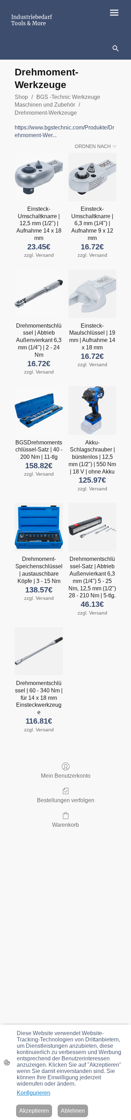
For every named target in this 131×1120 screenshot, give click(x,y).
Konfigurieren (33, 1093)
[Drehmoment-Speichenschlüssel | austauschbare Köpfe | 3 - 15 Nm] (39, 527)
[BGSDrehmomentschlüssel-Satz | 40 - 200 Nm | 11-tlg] (39, 410)
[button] (115, 48)
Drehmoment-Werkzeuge (46, 113)
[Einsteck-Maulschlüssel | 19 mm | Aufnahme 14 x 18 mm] (92, 294)
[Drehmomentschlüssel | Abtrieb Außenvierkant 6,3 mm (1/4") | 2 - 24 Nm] (39, 294)
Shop (21, 97)
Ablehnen (73, 1111)
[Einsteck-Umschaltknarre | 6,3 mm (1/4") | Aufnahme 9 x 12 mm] (92, 177)
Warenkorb (65, 825)
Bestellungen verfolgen (65, 800)
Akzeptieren (34, 1111)
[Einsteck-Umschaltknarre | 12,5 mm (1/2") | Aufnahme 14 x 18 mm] (39, 177)
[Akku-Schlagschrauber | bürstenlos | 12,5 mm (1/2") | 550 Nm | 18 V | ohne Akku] (92, 410)
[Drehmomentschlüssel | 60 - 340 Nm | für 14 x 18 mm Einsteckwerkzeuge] (39, 651)
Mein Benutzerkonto (65, 776)
